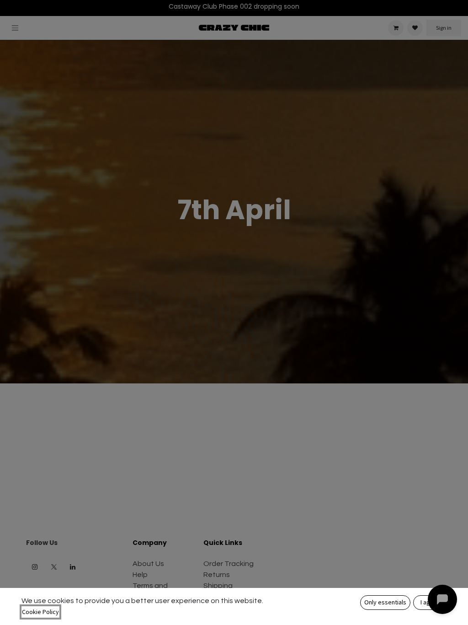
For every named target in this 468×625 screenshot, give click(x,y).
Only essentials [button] (385, 602)
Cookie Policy (40, 612)
